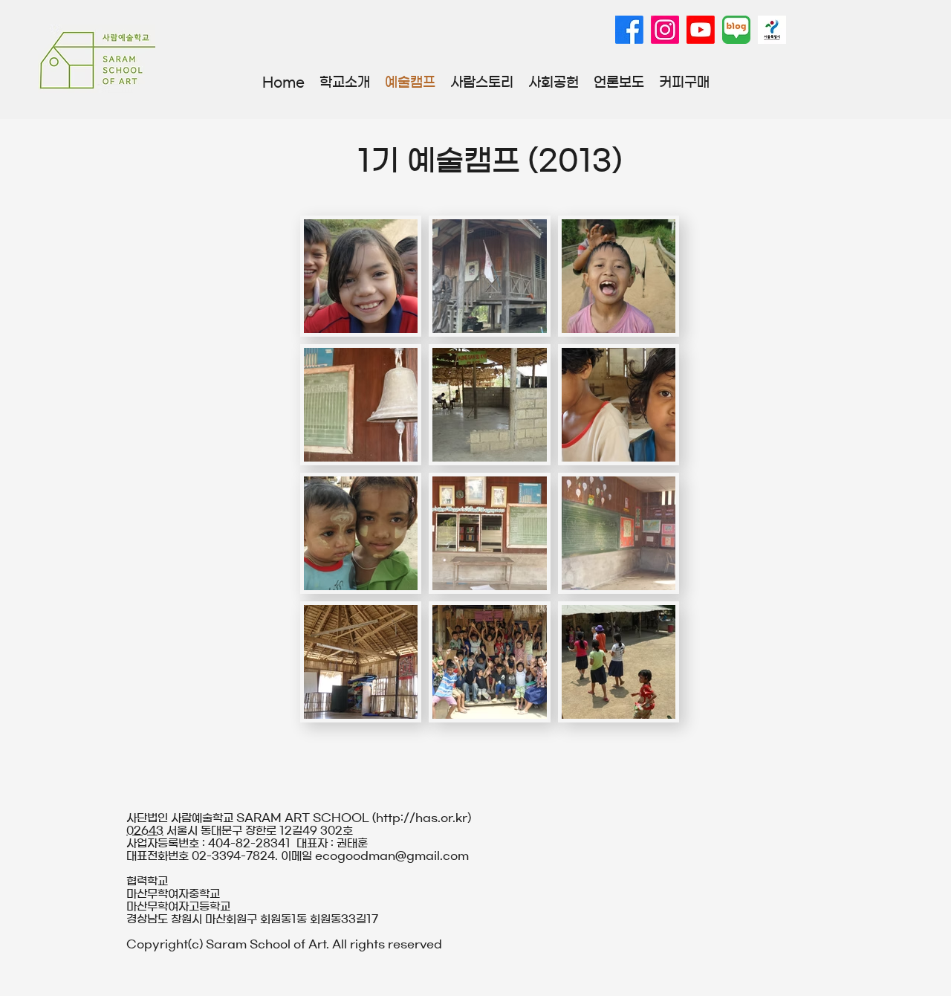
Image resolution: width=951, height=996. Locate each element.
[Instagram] (665, 30)
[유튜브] (701, 30)
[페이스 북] (629, 30)
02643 (144, 830)
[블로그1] (736, 30)
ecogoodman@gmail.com (392, 855)
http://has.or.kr (421, 818)
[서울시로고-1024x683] (772, 30)
